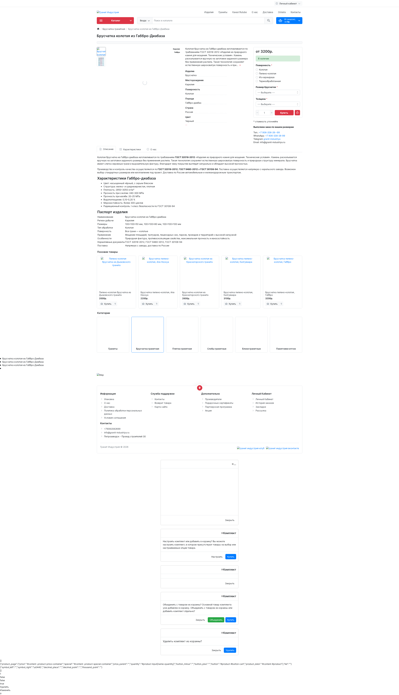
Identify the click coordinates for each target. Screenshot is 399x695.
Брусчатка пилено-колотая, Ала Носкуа (157, 293)
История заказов (265, 403)
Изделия (209, 12)
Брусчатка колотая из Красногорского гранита (195, 293)
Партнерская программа (218, 406)
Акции (208, 410)
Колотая (263, 69)
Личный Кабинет (264, 399)
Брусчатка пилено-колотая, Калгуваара (238, 293)
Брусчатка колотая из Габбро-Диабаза (23, 358)
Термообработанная (270, 81)
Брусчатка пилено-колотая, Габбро (280, 293)
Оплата (282, 12)
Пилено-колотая (267, 73)
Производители (213, 399)
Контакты (296, 12)
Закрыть (229, 520)
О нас (255, 12)
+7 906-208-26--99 (269, 132)
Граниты (223, 12)
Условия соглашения (115, 417)
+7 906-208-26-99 (275, 135)
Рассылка (261, 410)
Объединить (216, 619)
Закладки (261, 406)
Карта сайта (161, 406)
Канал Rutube (239, 12)
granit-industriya (272, 139)
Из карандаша (266, 77)
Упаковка (109, 399)
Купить (230, 556)
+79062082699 (112, 428)
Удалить (230, 650)
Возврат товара (163, 403)
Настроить (217, 556)
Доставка (268, 12)
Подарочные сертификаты (219, 403)
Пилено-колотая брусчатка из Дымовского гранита (115, 293)
